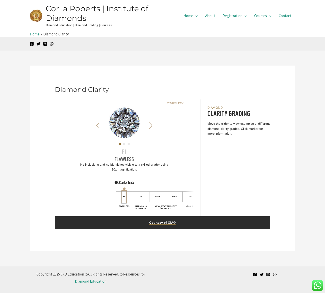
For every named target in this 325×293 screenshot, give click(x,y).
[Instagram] (45, 44)
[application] (195, 15)
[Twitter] (38, 44)
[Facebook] (32, 44)
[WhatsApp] (52, 44)
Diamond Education (90, 281)
